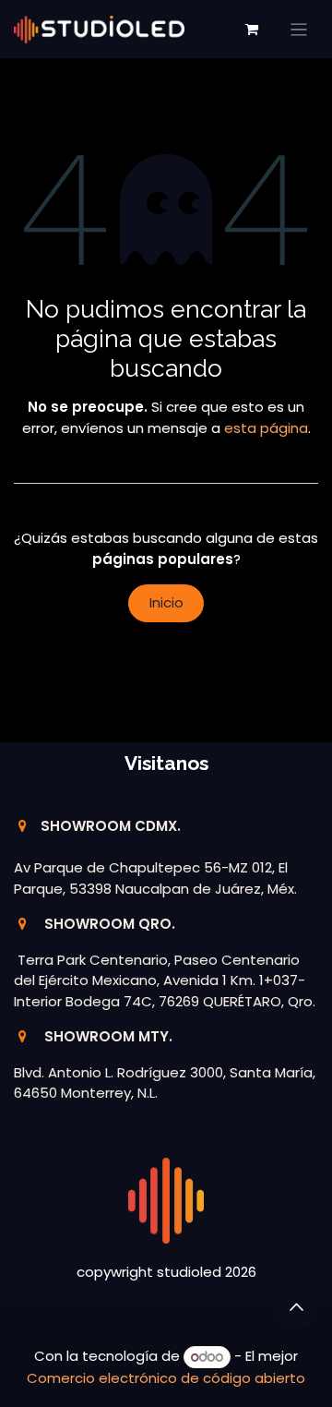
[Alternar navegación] (299, 29)
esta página (266, 428)
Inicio (166, 602)
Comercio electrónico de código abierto (166, 1378)
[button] (296, 1306)
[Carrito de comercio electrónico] (251, 29)
